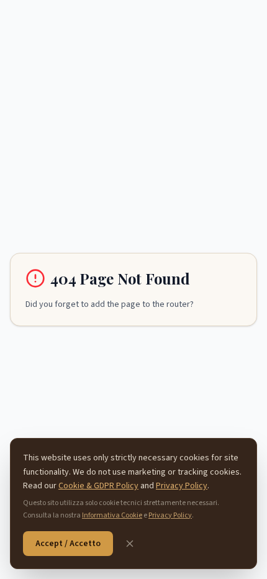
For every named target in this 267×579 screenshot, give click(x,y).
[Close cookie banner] (129, 543)
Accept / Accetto (68, 543)
